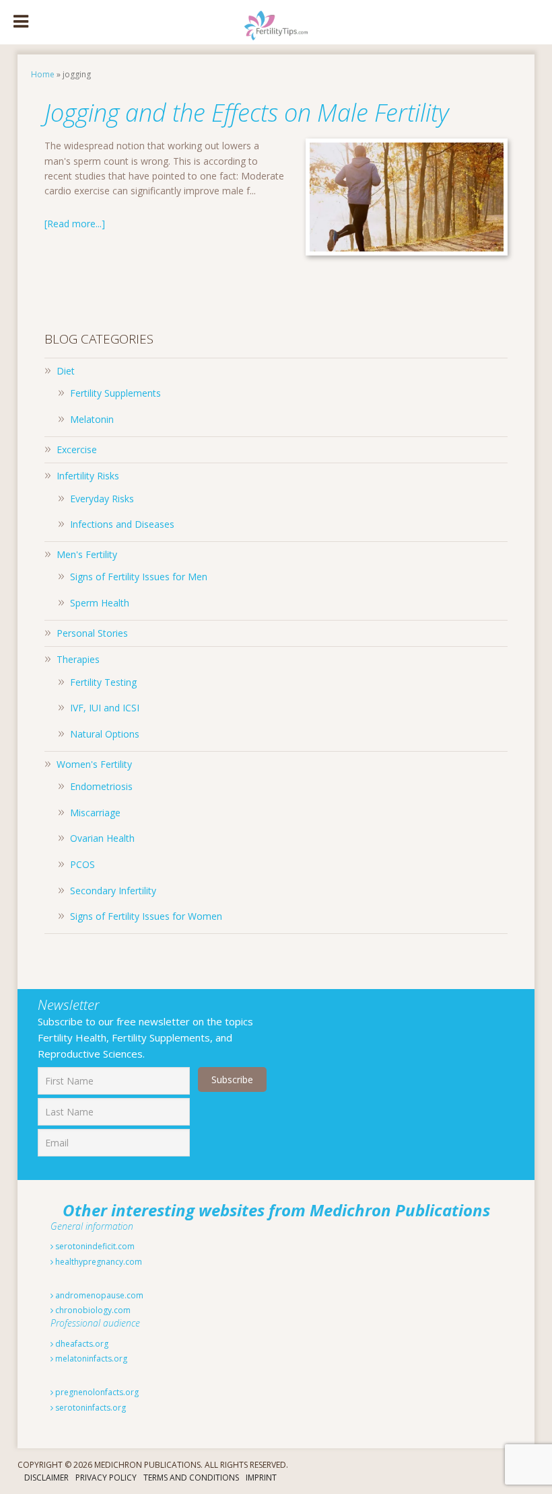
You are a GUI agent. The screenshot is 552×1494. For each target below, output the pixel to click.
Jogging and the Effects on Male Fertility (246, 112)
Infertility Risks (88, 475)
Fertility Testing (103, 682)
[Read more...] (74, 223)
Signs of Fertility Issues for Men (138, 576)
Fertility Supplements (115, 393)
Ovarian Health (102, 838)
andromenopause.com (98, 1295)
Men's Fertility (87, 554)
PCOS (82, 864)
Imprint (261, 1477)
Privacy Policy (106, 1477)
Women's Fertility (94, 764)
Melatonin (92, 419)
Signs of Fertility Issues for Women (146, 916)
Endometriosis (101, 786)
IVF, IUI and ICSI (104, 707)
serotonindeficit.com (94, 1246)
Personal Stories (92, 633)
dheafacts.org (80, 1343)
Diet (66, 370)
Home (43, 74)
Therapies (78, 659)
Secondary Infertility (113, 890)
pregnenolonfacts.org (96, 1392)
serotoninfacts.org (89, 1407)
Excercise (77, 449)
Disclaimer (46, 1477)
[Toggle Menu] (21, 22)
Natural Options (104, 734)
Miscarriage (95, 812)
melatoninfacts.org (90, 1358)
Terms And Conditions (191, 1477)
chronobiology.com (92, 1310)
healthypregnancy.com (97, 1261)
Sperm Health (99, 602)
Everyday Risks (102, 498)
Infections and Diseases (122, 524)
